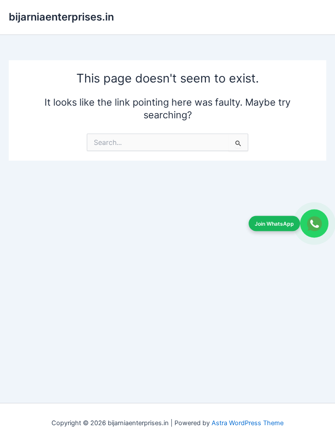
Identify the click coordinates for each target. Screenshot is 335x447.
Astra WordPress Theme (248, 423)
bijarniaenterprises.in (61, 16)
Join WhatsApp (274, 223)
